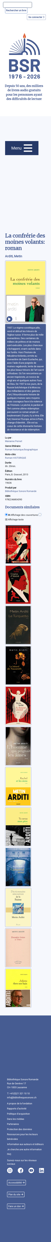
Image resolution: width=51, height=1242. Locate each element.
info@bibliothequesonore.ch (21, 1097)
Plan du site (14, 1194)
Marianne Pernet (13, 441)
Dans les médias (15, 1119)
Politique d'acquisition (18, 1113)
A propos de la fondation (19, 1103)
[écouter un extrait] (9, 319)
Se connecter (35, 17)
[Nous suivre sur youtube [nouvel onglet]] (31, 1170)
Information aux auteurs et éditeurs (25, 1144)
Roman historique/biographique (21, 449)
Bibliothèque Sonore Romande (20, 491)
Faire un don (14, 1206)
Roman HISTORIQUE (15, 457)
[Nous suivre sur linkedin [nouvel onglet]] (41, 1170)
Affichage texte (15, 519)
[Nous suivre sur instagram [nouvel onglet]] (10, 1170)
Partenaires (13, 1124)
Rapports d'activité (16, 1108)
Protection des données (19, 1129)
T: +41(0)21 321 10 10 (18, 1093)
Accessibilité (15, 1182)
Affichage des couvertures (24, 515)
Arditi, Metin (13, 256)
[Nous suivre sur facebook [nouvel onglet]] (20, 1170)
